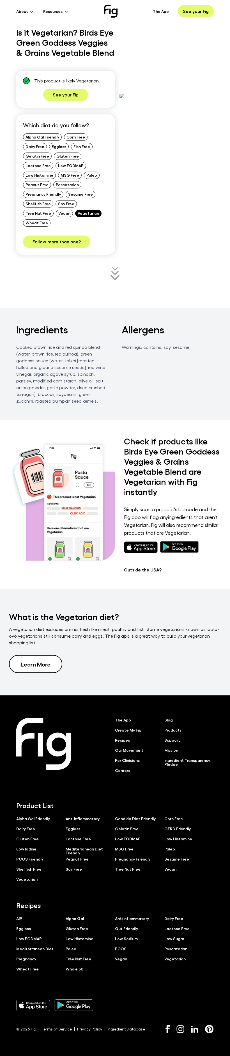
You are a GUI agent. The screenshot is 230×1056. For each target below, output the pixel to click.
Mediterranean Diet (35, 949)
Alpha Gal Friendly (42, 137)
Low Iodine (26, 849)
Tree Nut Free (38, 213)
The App (161, 11)
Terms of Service (57, 1029)
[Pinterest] (209, 1029)
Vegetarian (88, 213)
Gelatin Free (37, 156)
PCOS (121, 949)
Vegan (64, 213)
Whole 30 (74, 969)
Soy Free (66, 203)
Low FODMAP (71, 165)
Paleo (91, 175)
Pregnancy (26, 959)
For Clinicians (127, 760)
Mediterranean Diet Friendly (84, 851)
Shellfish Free (38, 203)
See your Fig (196, 11)
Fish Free (81, 146)
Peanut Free (37, 184)
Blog (168, 720)
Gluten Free (67, 156)
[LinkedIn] (194, 1029)
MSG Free (70, 175)
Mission (171, 750)
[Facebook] (167, 1029)
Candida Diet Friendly (135, 818)
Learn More (35, 664)
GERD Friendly (177, 829)
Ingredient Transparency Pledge (187, 762)
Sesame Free (80, 194)
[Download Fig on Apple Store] (33, 1005)
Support (172, 740)
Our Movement (129, 750)
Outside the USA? (143, 569)
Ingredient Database (126, 1029)
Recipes (122, 740)
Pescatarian (67, 184)
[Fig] (111, 11)
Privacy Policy (89, 1029)
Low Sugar (174, 938)
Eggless (59, 146)
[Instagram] (180, 1029)
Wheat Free (37, 222)
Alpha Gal (75, 918)
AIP (19, 918)
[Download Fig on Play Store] (73, 1005)
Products (172, 730)
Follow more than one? (57, 241)
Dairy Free (35, 146)
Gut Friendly (126, 928)
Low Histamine (39, 175)
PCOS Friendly (29, 859)
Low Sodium (126, 938)
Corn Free (75, 137)
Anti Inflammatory (83, 818)
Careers (122, 770)
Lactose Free (38, 165)
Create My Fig (128, 730)
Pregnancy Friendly (43, 194)
